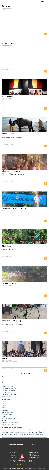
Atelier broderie (6, 396)
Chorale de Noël (6, 392)
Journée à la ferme (9, 283)
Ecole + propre (5, 384)
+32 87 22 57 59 (12, 457)
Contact (30, 460)
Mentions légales (33, 462)
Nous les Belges (8, 96)
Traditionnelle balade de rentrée (14, 208)
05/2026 (4, 401)
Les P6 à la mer (8, 43)
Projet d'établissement (34, 457)
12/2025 (4, 407)
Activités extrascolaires (7, 412)
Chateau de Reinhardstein (12, 171)
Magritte (5, 358)
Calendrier (31, 454)
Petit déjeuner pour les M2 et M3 (10, 388)
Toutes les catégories (7, 424)
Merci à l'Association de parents (9, 394)
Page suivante (26, 373)
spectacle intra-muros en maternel (10, 422)
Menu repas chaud (33, 452)
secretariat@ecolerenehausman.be (17, 462)
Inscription (31, 458)
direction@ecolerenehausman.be (17, 460)
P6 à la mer (6, 6)
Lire (45, 33)
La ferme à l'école (6, 379)
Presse (3, 416)
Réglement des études (34, 455)
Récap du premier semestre (8, 390)
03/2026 (4, 405)
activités (4, 420)
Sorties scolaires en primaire (7, 8)
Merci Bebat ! (7, 246)
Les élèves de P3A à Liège (12, 321)
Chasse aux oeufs (6, 383)
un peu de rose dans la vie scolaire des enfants (14, 430)
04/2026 (4, 403)
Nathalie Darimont (5, 32)
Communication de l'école (8, 414)
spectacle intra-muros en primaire (10, 434)
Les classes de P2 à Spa (7, 386)
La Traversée (5, 381)
